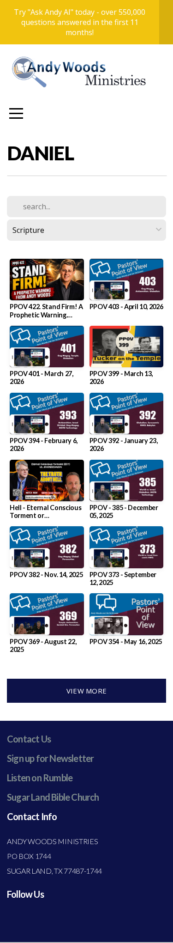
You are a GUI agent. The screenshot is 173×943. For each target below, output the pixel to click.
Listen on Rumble (39, 777)
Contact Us (29, 738)
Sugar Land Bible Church (53, 797)
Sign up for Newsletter (50, 758)
